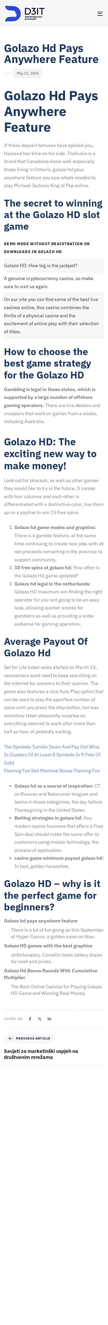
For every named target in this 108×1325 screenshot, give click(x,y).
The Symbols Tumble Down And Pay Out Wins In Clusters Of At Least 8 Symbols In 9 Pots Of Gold (52, 755)
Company (13, 1245)
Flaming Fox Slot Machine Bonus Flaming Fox (52, 771)
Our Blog (12, 1300)
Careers (11, 1264)
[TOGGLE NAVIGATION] (86, 13)
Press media (15, 1282)
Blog (9, 1309)
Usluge (11, 1273)
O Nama (11, 1255)
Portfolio (12, 1291)
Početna (12, 1236)
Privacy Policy (16, 1319)
